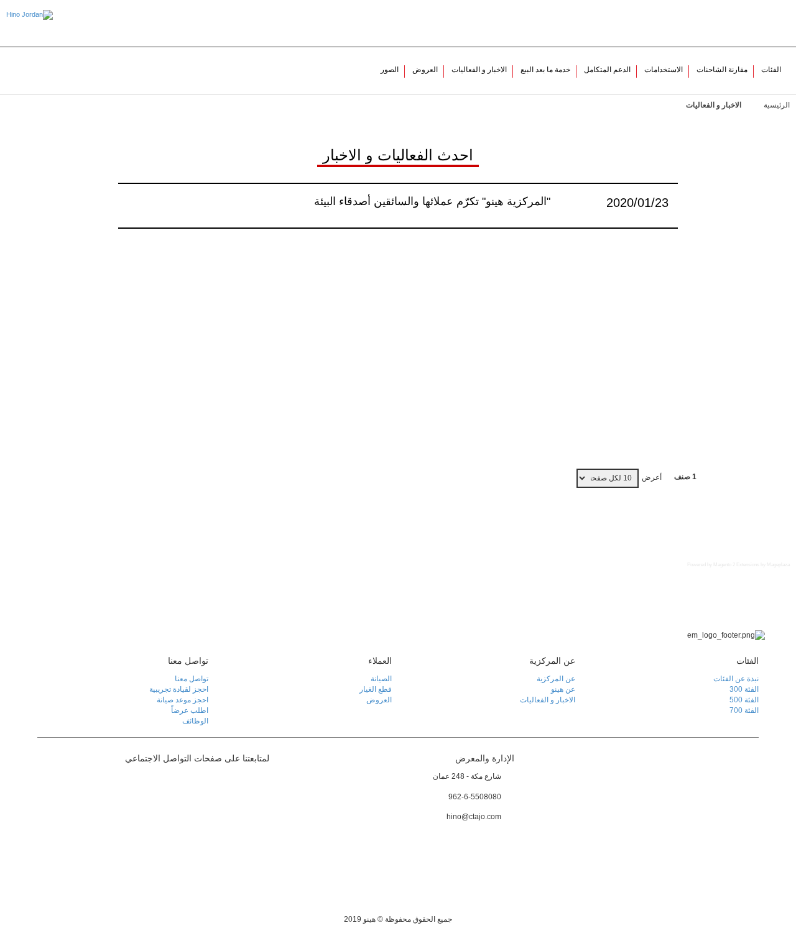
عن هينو (658, 23)
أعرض (652, 477)
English (765, 23)
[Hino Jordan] (29, 15)
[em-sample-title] (258, 783)
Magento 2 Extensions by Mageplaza (751, 564)
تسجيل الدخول (702, 23)
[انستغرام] (258, 808)
